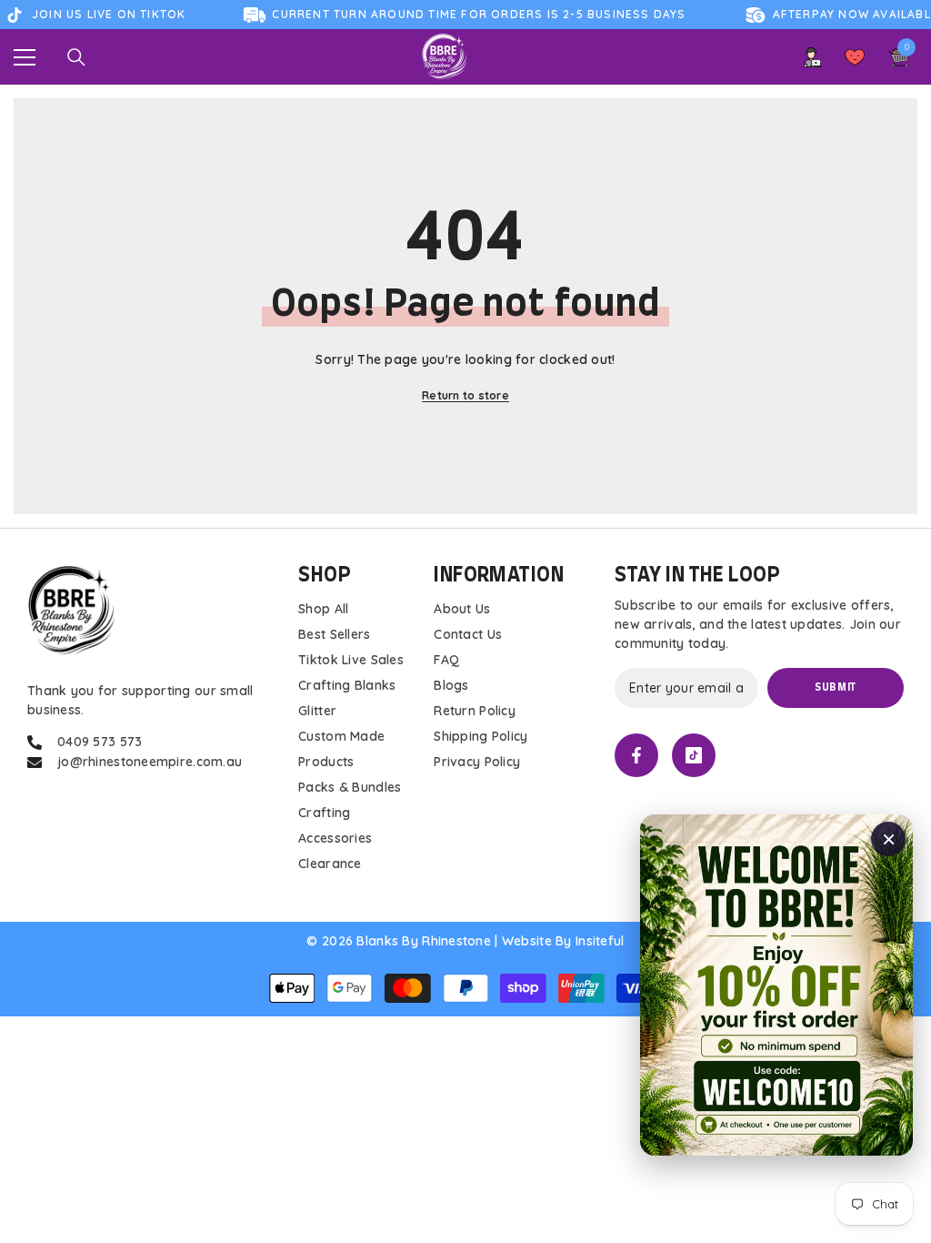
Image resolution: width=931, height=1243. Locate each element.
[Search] (76, 57)
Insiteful (600, 941)
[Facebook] (636, 755)
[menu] (24, 57)
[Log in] (813, 57)
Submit (835, 687)
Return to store (465, 395)
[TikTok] (694, 755)
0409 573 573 (99, 741)
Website (527, 941)
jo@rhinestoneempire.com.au (149, 761)
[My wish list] (855, 57)
